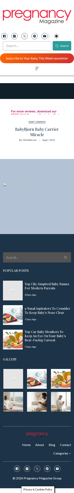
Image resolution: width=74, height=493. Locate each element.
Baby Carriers (37, 121)
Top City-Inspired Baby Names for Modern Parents (47, 286)
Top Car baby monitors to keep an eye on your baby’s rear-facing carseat (45, 336)
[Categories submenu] (70, 453)
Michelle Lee (30, 139)
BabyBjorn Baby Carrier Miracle (37, 131)
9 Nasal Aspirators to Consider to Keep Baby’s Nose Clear (47, 310)
